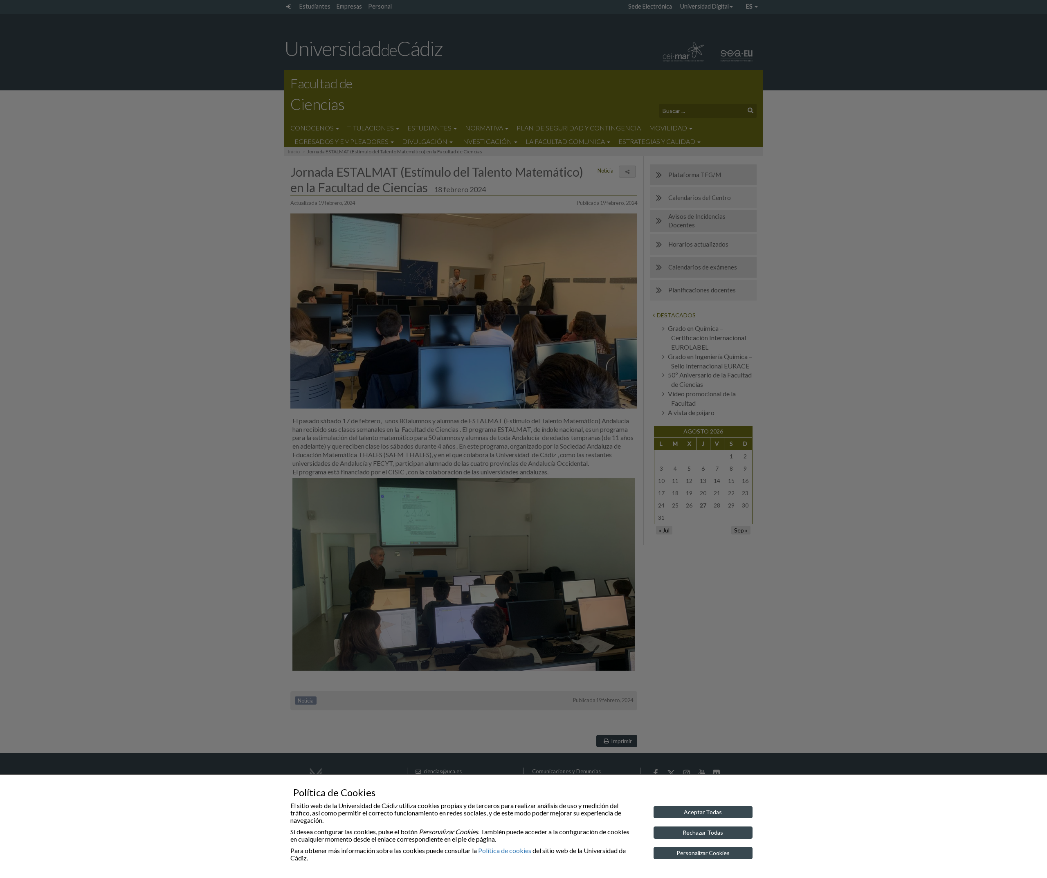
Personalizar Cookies (703, 852)
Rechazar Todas (703, 832)
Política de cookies (504, 850)
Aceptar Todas (703, 811)
